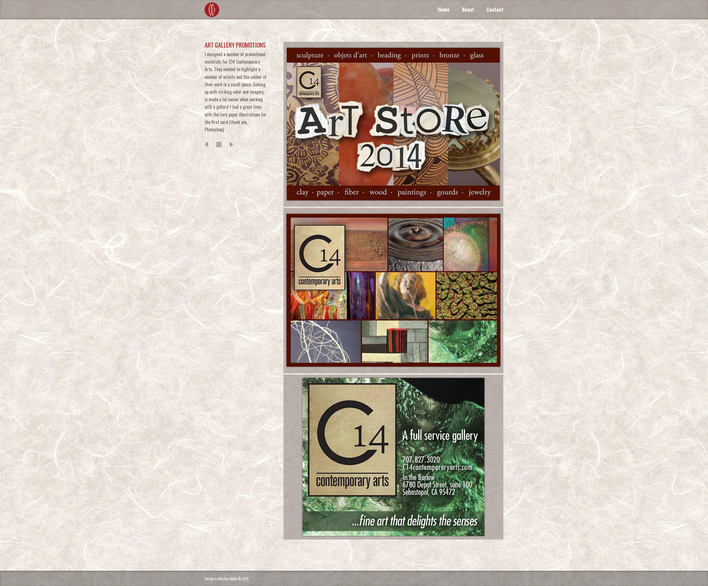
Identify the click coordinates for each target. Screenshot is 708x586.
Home (443, 9)
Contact (494, 9)
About (468, 9)
